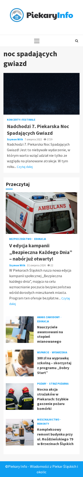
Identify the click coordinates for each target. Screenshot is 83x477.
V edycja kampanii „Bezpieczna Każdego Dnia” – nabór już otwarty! (41, 213)
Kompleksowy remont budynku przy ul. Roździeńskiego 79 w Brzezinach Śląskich (20, 432)
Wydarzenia (59, 352)
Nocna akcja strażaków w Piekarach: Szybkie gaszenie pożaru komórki (20, 396)
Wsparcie (43, 352)
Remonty (43, 424)
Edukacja (40, 239)
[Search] (77, 40)
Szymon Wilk (15, 139)
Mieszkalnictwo (48, 419)
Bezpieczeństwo (20, 239)
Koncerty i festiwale (21, 120)
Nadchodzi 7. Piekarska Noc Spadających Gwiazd (41, 94)
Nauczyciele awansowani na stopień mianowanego (20, 329)
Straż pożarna (58, 384)
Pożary (42, 384)
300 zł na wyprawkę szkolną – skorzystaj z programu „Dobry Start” (20, 363)
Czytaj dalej (25, 167)
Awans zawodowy (48, 317)
